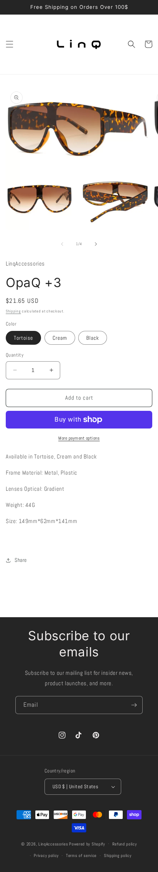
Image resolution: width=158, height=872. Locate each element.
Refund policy (124, 844)
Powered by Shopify (87, 843)
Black (92, 337)
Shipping (13, 311)
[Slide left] (62, 244)
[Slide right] (95, 244)
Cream (60, 337)
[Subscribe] (133, 705)
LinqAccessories (53, 843)
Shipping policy (118, 855)
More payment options (79, 438)
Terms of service (81, 855)
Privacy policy (46, 855)
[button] (9, 44)
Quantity (14, 355)
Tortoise (23, 337)
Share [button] (21, 559)
